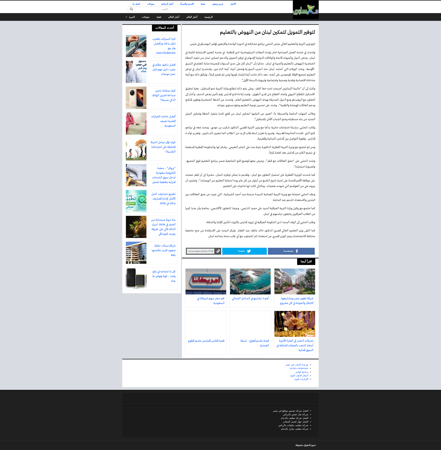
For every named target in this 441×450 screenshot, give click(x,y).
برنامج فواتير (301, 372)
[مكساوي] (306, 10)
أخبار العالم (191, 17)
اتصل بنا (136, 4)
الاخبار (233, 4)
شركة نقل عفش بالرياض (295, 414)
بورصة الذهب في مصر (296, 364)
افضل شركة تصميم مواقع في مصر (290, 411)
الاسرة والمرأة (187, 4)
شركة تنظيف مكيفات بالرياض (293, 425)
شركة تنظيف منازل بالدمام (294, 429)
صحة (203, 4)
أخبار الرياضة (167, 4)
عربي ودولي (217, 4)
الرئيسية (208, 17)
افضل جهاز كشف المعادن (295, 421)
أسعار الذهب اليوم (299, 375)
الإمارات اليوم (301, 379)
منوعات (150, 4)
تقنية (159, 17)
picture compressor (299, 368)
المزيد (132, 17)
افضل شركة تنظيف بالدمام (294, 418)
